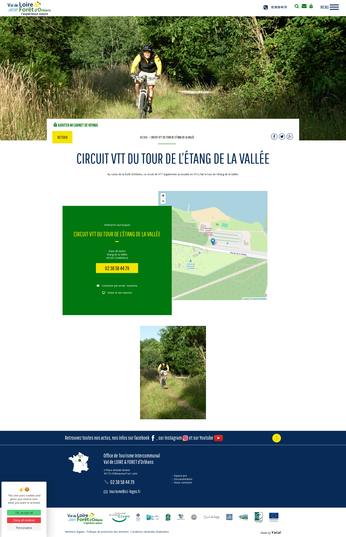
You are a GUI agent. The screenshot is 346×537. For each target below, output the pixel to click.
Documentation (183, 479)
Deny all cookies (24, 520)
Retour (62, 137)
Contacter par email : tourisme (119, 285)
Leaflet (246, 298)
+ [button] (163, 195)
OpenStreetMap (260, 298)
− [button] (163, 201)
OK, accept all (24, 513)
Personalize (24, 528)
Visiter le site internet (119, 292)
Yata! (276, 532)
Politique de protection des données (107, 531)
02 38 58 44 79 (279, 7)
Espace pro (180, 475)
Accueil (144, 137)
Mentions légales (75, 531)
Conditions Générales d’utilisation (149, 531)
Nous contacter (183, 482)
